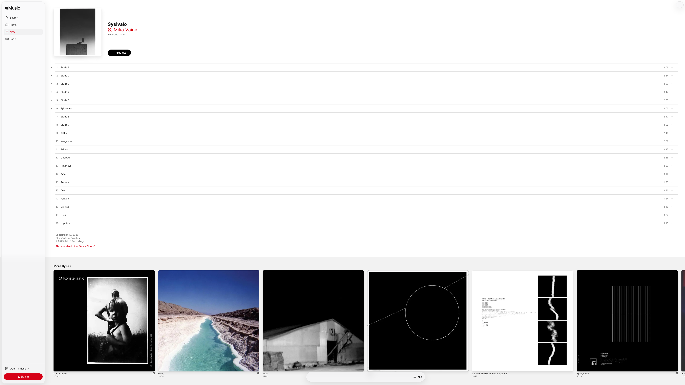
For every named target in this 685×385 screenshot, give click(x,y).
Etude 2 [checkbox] (65, 75)
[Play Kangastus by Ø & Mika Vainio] (57, 141)
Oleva (161, 271)
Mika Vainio (126, 29)
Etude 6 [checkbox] (65, 116)
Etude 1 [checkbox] (65, 67)
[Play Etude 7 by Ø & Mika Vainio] (57, 125)
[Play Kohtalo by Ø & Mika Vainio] (57, 198)
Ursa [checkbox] (63, 215)
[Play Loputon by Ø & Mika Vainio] (57, 223)
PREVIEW (664, 67)
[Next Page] (681, 320)
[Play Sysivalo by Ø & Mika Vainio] (57, 207)
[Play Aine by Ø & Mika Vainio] (57, 174)
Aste (370, 271)
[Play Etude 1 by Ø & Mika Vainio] (57, 67)
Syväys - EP (583, 271)
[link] (63, 266)
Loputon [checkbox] (65, 223)
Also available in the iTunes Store (74, 246)
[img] (12, 8)
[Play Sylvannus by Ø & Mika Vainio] (57, 108)
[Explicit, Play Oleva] (162, 367)
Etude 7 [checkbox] (65, 124)
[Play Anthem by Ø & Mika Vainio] (57, 182)
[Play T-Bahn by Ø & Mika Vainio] (57, 149)
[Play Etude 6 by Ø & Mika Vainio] (57, 116)
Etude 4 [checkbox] (65, 92)
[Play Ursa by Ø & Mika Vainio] (57, 215)
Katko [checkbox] (64, 133)
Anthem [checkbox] (65, 182)
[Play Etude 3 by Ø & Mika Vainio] (57, 84)
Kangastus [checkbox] (66, 141)
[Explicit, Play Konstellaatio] (58, 367)
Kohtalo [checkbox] (65, 198)
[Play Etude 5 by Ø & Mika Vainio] (57, 100)
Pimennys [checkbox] (66, 165)
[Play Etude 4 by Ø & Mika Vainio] (57, 92)
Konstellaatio (61, 271)
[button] (23, 18)
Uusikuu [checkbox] (65, 157)
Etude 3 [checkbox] (65, 83)
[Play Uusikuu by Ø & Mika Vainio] (57, 157)
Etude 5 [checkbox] (65, 100)
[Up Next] (414, 376)
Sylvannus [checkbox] (66, 108)
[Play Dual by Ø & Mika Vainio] (57, 190)
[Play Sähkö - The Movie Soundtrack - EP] (476, 367)
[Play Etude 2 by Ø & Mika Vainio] (57, 75)
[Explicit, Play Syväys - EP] (581, 367)
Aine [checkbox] (63, 174)
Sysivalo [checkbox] (65, 206)
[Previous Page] (49, 320)
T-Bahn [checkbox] (64, 149)
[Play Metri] (267, 367)
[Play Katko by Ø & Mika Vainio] (57, 133)
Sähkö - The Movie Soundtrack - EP (492, 271)
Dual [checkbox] (63, 190)
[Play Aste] (372, 367)
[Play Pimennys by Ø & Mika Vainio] (57, 166)
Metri (266, 271)
